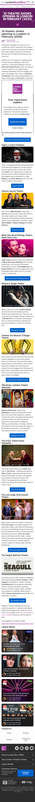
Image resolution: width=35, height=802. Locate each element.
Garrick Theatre (16, 191)
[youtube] (32, 748)
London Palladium (16, 145)
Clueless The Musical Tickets (17, 380)
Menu (32, 1)
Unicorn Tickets (17, 230)
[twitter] (17, 748)
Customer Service (25, 773)
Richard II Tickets (17, 330)
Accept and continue (17, 122)
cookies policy (25, 114)
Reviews (26, 733)
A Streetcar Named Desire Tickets (17, 140)
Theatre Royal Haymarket (13, 442)
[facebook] (22, 748)
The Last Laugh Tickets (17, 550)
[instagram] (27, 748)
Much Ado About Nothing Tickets (17, 278)
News (9, 733)
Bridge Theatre (17, 283)
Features (9, 740)
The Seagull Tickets (17, 600)
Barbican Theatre (20, 555)
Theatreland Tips (26, 739)
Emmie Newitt (10, 40)
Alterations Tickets (17, 435)
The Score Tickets (17, 489)
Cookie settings (17, 128)
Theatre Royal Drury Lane (17, 236)
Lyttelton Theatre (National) (15, 386)
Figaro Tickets (17, 186)
